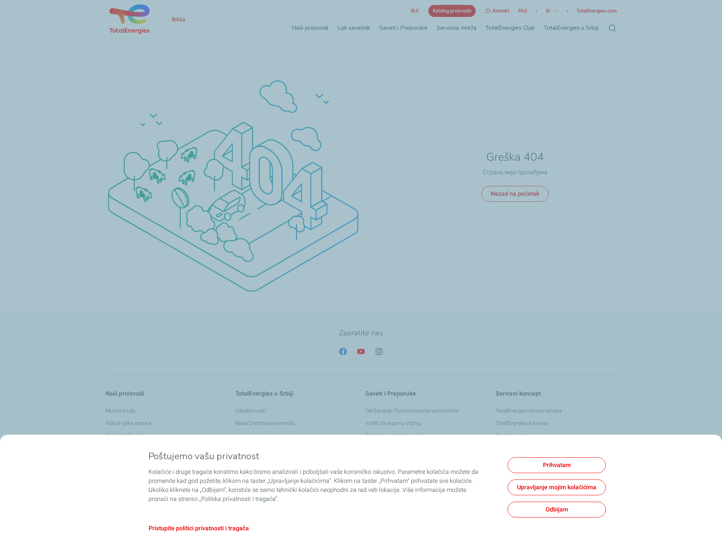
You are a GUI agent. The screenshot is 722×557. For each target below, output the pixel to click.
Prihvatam (557, 465)
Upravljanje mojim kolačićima (556, 487)
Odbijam (557, 509)
